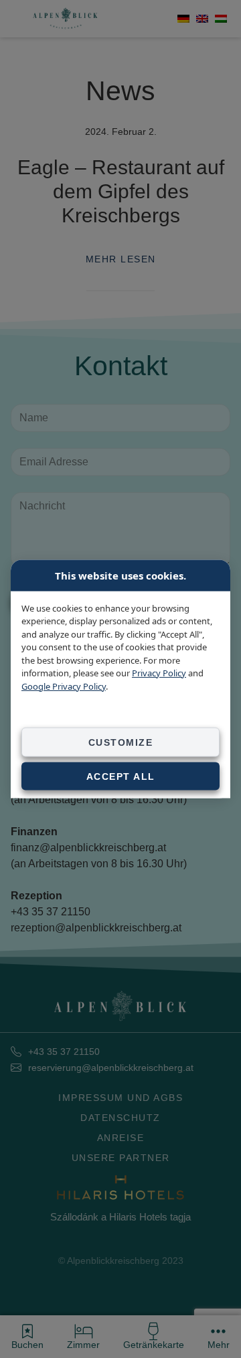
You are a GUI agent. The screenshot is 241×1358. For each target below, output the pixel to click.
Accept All (120, 776)
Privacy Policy (159, 673)
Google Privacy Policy (63, 686)
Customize (120, 742)
